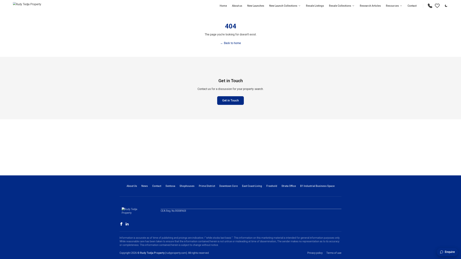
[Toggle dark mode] (446, 5)
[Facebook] (121, 224)
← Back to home (230, 43)
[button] (447, 252)
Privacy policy (315, 252)
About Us (132, 186)
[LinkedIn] (127, 224)
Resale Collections (340, 5)
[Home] (27, 6)
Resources (392, 5)
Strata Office (288, 186)
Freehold (271, 186)
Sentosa (170, 186)
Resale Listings (315, 5)
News (144, 186)
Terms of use (333, 252)
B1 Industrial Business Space (317, 186)
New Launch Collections (283, 5)
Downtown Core (228, 186)
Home (223, 5)
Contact (412, 5)
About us (237, 5)
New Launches (255, 5)
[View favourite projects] (437, 5)
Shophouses (187, 186)
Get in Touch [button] (230, 100)
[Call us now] (430, 5)
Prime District (207, 186)
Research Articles (370, 5)
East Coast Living (252, 186)
